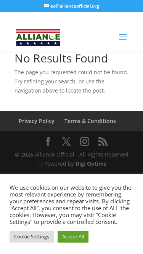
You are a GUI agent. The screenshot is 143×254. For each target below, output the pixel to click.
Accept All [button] (73, 236)
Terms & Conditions (90, 121)
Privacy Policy (37, 121)
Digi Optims (91, 163)
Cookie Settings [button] (31, 236)
